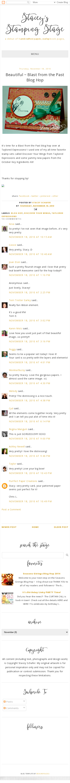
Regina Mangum (18, 429)
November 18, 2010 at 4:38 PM (29, 400)
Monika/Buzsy (17, 370)
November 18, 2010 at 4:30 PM (29, 383)
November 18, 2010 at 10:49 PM (30, 501)
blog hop (17, 213)
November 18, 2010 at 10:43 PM (30, 473)
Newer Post (9, 527)
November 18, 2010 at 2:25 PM (29, 292)
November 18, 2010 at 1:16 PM (29, 275)
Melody (13, 391)
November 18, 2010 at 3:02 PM (29, 320)
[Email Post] (35, 209)
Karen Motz (15, 328)
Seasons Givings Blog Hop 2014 (41, 573)
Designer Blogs (42, 774)
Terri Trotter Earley (20, 300)
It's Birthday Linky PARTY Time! (41, 592)
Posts (9, 701)
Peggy (12, 349)
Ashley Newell (17, 446)
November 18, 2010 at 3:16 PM (29, 341)
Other (55, 196)
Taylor (12, 463)
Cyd (11, 408)
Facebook (24, 196)
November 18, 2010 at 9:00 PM (29, 438)
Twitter (34, 196)
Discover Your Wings (37, 213)
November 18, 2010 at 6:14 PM (29, 421)
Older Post (61, 527)
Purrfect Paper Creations (23, 481)
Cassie (12, 244)
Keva (11, 223)
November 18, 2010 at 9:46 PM (29, 455)
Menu (35, 53)
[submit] (67, 555)
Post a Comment (11, 509)
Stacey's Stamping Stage (35, 24)
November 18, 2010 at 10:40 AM (30, 254)
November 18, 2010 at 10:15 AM (30, 236)
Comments (12, 708)
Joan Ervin (14, 262)
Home (35, 527)
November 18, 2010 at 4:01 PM (29, 362)
